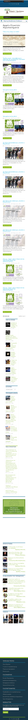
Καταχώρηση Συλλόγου (9, 682)
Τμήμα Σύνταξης (7, 33)
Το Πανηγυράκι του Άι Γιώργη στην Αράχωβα (11, 438)
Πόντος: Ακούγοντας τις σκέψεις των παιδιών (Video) (11, 429)
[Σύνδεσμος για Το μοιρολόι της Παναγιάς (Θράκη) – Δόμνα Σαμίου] (8, 346)
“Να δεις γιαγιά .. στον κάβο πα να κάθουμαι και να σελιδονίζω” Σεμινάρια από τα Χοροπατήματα (14, 59)
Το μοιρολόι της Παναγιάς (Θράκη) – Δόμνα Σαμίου (11, 346)
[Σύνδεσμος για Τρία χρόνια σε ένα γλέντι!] (14, 104)
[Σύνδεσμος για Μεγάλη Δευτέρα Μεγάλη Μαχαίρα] (8, 355)
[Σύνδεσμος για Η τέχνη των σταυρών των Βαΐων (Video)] (8, 363)
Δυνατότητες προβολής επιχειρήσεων (13, 696)
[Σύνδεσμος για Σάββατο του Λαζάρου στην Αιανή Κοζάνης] (8, 380)
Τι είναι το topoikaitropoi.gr (10, 666)
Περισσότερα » (7, 53)
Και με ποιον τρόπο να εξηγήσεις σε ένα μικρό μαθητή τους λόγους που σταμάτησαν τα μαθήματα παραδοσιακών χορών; (14, 582)
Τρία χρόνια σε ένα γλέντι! (10, 89)
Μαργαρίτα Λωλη (20, 596)
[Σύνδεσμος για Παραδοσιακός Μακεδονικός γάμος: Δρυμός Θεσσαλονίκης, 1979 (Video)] (8, 334)
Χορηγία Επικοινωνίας (8, 685)
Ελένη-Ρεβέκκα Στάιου (19, 591)
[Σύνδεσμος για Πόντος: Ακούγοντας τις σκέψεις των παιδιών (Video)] (8, 430)
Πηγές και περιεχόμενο (9, 669)
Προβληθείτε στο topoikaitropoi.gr (12, 692)
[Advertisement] (14, 531)
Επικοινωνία (6, 671)
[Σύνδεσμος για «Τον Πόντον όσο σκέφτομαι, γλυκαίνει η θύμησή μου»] (14, 217)
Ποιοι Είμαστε (6, 664)
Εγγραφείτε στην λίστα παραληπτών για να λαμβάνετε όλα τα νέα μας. (13, 706)
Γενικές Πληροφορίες (8, 678)
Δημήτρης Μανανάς (20, 549)
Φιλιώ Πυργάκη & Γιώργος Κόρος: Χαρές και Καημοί (11, 408)
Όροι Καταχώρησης (8, 699)
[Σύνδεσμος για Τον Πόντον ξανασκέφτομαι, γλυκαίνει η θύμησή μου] (14, 158)
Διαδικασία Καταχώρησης (9, 680)
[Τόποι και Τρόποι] (14, 12)
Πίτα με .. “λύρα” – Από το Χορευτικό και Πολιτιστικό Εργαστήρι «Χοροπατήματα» (13, 260)
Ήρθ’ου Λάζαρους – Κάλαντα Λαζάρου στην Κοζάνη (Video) (11, 371)
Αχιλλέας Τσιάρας (20, 571)
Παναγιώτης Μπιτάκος (19, 585)
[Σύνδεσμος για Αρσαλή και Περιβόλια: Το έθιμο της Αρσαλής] (8, 326)
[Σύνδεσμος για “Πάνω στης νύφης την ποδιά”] (14, 46)
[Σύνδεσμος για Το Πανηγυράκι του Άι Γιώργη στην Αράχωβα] (8, 439)
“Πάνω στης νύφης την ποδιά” (11, 31)
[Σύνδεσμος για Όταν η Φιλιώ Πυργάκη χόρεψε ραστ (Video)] (8, 400)
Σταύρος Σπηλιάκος (20, 555)
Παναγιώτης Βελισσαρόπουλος (17, 560)
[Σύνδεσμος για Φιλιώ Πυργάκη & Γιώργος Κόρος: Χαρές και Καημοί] (8, 409)
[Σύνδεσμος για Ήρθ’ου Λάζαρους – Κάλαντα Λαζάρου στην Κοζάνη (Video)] (8, 371)
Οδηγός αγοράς (7, 694)
